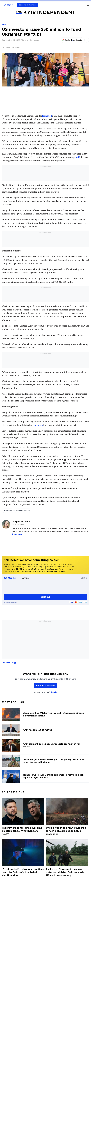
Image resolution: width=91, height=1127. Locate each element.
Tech (4, 25)
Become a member (46, 685)
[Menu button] (88, 5)
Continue (45, 597)
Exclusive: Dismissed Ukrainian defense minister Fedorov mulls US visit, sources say (65, 872)
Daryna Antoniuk (12, 47)
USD (83, 578)
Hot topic (8, 510)
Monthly (12, 578)
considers (38, 425)
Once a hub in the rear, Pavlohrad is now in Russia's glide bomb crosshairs (66, 831)
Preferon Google (73, 40)
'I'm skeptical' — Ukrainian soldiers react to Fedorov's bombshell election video (23, 872)
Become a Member (27, 5)
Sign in (54, 692)
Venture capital (23, 510)
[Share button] (86, 40)
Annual (25, 578)
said (78, 157)
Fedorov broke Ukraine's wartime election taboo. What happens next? (22, 831)
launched (47, 116)
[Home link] (45, 12)
